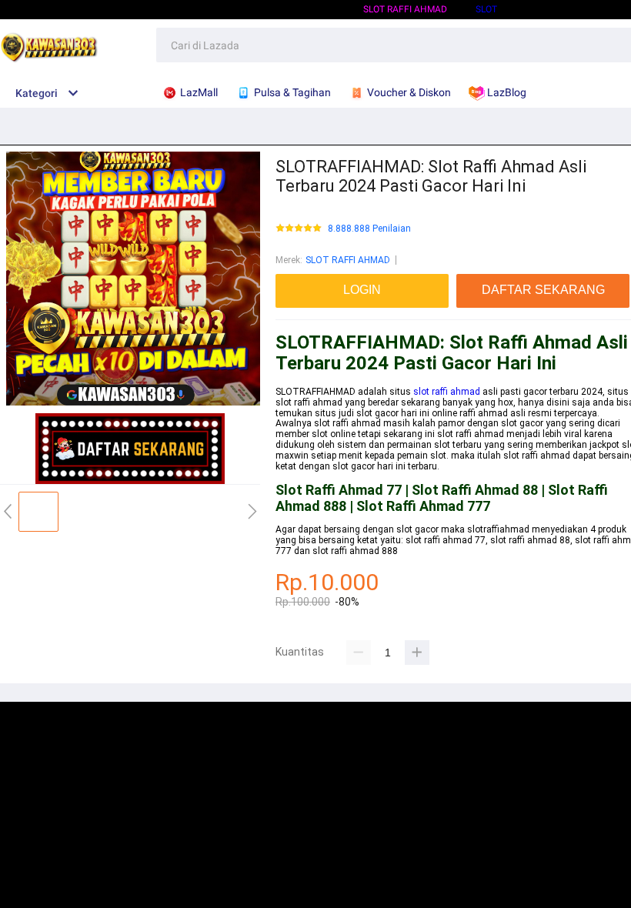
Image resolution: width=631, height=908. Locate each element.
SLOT (486, 9)
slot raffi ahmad (446, 391)
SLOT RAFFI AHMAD (405, 9)
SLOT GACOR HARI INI (571, 9)
